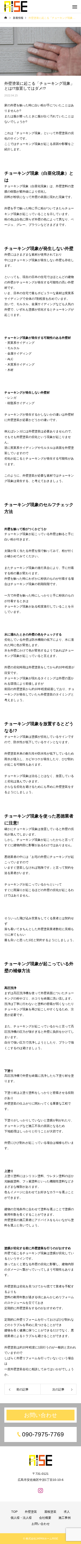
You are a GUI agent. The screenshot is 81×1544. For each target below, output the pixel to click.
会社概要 (45, 1517)
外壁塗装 (31, 1511)
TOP (14, 1511)
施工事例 (65, 1517)
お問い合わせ (40, 1415)
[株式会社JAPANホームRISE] (15, 6)
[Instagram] (40, 1490)
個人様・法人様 (21, 1517)
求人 (67, 1511)
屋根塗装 (50, 1511)
